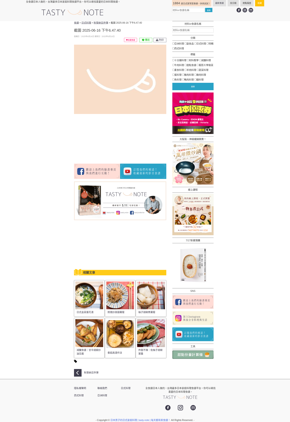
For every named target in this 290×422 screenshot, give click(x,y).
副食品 (190, 43)
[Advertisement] (99, 137)
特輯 (211, 43)
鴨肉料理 (189, 79)
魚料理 (178, 79)
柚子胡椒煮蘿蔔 (146, 312)
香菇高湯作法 (115, 352)
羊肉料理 (191, 70)
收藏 (260, 3)
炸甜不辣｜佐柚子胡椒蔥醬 (150, 352)
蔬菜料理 (203, 70)
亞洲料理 (179, 43)
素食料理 (179, 70)
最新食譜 (219, 3)
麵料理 (200, 79)
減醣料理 (206, 60)
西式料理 (179, 48)
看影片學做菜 (206, 65)
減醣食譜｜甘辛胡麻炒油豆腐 (89, 352)
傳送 (147, 40)
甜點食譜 (191, 65)
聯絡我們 (102, 388)
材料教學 (194, 60)
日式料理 (201, 43)
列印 (161, 40)
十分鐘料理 (180, 60)
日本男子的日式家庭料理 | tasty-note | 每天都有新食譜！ (140, 420)
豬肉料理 (189, 74)
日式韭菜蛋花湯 (85, 312)
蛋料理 (178, 74)
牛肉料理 (179, 65)
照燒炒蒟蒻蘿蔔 (116, 312)
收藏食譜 (131, 40)
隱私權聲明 (80, 388)
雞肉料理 (201, 74)
